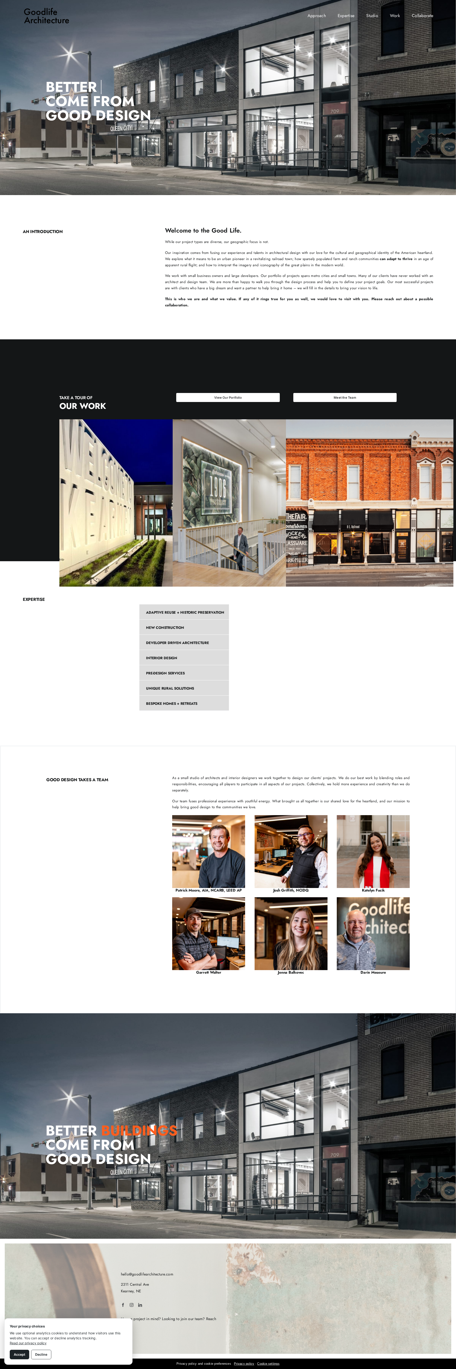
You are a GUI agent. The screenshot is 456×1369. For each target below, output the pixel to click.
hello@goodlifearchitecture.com (147, 1274)
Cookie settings (268, 1363)
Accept (19, 1354)
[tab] (184, 611)
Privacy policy (244, 1363)
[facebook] (123, 1305)
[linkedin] (140, 1305)
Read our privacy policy (28, 1343)
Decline (41, 1354)
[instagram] (131, 1305)
